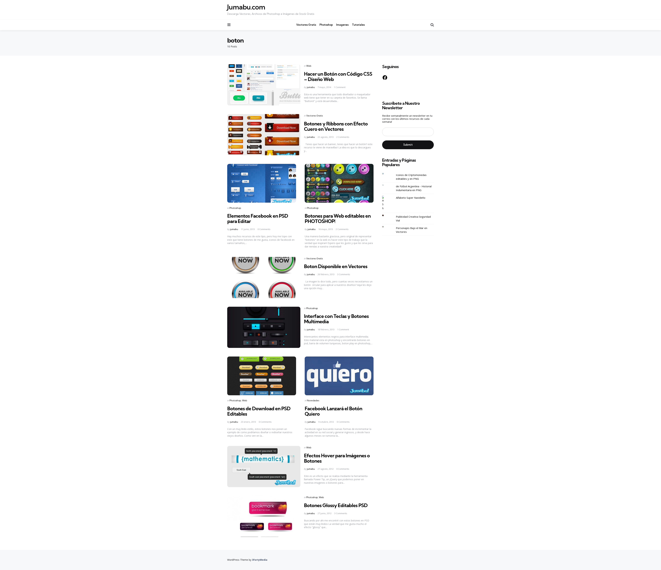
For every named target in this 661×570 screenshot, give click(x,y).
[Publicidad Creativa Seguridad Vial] (385, 215)
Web (308, 65)
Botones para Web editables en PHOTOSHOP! (338, 218)
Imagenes (342, 24)
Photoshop (326, 24)
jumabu (311, 87)
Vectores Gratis (306, 24)
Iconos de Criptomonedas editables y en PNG (411, 177)
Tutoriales (358, 24)
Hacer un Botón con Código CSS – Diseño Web (338, 76)
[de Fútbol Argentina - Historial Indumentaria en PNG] (385, 185)
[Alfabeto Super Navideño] (385, 203)
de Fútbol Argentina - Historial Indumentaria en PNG (414, 188)
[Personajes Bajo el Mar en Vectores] (385, 226)
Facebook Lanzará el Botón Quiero (333, 411)
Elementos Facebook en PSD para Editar (257, 218)
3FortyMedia (259, 559)
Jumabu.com (246, 7)
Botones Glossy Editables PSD (336, 505)
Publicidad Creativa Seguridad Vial (413, 218)
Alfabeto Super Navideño (410, 197)
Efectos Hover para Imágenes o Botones (337, 458)
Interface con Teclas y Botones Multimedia (336, 318)
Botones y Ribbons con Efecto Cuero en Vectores (336, 126)
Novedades (313, 400)
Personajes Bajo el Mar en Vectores (411, 230)
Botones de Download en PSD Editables (258, 411)
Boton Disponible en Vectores (335, 266)
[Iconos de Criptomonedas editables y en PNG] (385, 173)
